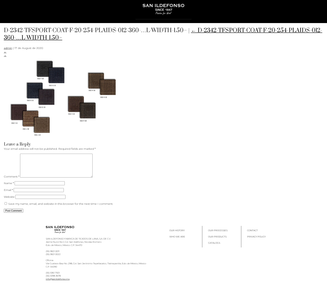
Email (8, 190)
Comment (11, 176)
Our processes (217, 230)
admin (8, 48)
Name (9, 183)
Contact (252, 230)
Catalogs (214, 242)
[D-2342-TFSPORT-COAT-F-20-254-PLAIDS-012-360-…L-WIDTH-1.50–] (64, 136)
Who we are (177, 236)
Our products (217, 236)
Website (9, 196)
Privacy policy (256, 236)
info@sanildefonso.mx (58, 278)
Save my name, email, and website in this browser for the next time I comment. (60, 203)
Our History (177, 230)
